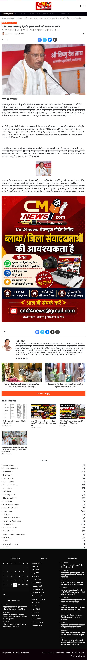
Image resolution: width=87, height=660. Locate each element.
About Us (51, 653)
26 (11, 585)
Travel (5, 541)
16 (27, 576)
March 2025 (36, 619)
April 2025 (35, 616)
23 (27, 581)
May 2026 (35, 573)
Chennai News (8, 482)
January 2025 (37, 625)
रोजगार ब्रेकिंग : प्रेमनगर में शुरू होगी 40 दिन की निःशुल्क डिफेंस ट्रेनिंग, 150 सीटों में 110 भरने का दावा (43, 423)
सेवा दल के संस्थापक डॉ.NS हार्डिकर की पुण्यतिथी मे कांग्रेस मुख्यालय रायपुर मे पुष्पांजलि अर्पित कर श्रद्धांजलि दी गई (14, 449)
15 (23, 576)
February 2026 (37, 583)
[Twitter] (22, 358)
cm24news (9, 34)
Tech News (7, 537)
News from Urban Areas (12, 521)
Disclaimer (60, 653)
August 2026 (36, 563)
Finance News (8, 501)
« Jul (3, 595)
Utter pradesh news (10, 544)
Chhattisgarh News (16, 18)
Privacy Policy (80, 653)
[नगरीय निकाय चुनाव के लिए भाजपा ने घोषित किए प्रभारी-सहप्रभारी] (14, 411)
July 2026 (35, 566)
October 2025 (37, 596)
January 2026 (37, 586)
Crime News (7, 488)
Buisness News (8, 478)
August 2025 (36, 602)
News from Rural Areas (11, 518)
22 (23, 581)
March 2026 (36, 579)
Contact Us (69, 653)
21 (19, 581)
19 (11, 581)
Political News (8, 524)
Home (5, 18)
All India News (8, 472)
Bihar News (7, 475)
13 (15, 576)
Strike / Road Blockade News (14, 534)
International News (10, 508)
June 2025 (36, 609)
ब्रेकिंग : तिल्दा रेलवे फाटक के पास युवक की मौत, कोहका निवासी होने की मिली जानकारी (39, 14)
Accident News (8, 465)
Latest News (7, 511)
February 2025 (37, 622)
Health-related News (11, 505)
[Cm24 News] (43, 6)
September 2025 (38, 599)
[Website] (16, 358)
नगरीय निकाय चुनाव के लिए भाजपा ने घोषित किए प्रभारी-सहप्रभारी (14, 422)
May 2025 (35, 612)
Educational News (10, 498)
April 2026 (35, 576)
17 (3, 581)
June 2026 (36, 570)
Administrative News (11, 468)
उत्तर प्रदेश (6, 547)
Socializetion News (10, 528)
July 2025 (35, 606)
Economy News (9, 495)
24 (4, 585)
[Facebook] (19, 358)
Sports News (8, 531)
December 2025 (38, 589)
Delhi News (7, 491)
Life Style (6, 514)
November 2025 (38, 593)
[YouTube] (24, 358)
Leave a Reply (43, 393)
